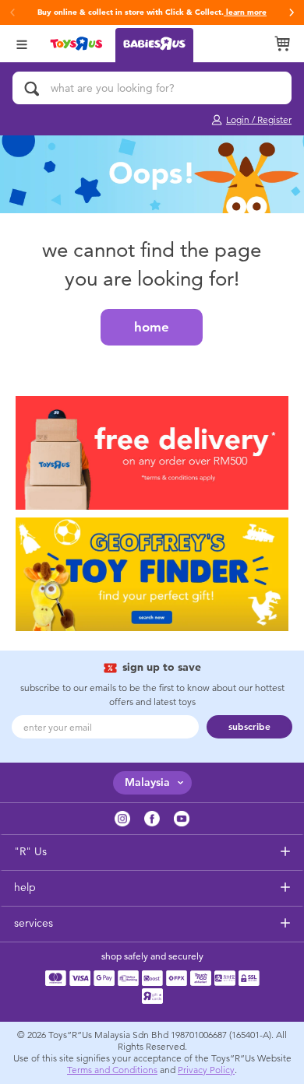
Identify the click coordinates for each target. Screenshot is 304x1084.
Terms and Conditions (112, 1070)
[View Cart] (282, 43)
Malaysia (147, 782)
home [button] (151, 327)
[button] (291, 12)
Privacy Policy (206, 1070)
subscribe (249, 726)
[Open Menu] (21, 43)
